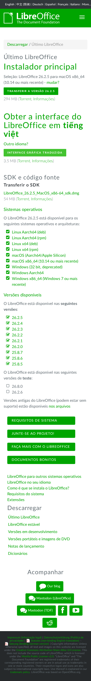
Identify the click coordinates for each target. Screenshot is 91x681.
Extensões (16, 500)
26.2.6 (17, 392)
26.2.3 (17, 329)
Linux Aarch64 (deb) (29, 232)
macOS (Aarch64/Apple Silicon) (39, 255)
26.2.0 (17, 347)
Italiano (75, 4)
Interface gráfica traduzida (35, 152)
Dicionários (17, 554)
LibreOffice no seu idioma (29, 482)
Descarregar (17, 44)
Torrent (25, 99)
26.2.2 (17, 335)
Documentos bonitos (33, 460)
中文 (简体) (23, 4)
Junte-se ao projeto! (32, 433)
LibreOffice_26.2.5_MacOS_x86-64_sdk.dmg (41, 193)
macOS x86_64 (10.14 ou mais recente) (45, 261)
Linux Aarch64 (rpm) (29, 238)
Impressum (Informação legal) (25, 637)
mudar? (53, 83)
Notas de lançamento (26, 546)
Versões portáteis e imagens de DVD (39, 539)
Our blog (53, 586)
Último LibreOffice (24, 517)
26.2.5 (17, 318)
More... (86, 4)
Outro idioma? (16, 144)
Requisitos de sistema (33, 420)
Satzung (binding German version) (29, 643)
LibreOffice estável (24, 524)
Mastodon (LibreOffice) (53, 598)
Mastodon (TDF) (40, 610)
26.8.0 (17, 386)
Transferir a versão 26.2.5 (31, 91)
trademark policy (20, 672)
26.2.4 (17, 323)
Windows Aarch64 (28, 273)
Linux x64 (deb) (25, 244)
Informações (43, 99)
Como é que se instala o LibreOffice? (38, 488)
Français (63, 4)
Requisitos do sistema (26, 494)
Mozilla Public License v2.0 (38, 656)
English (9, 4)
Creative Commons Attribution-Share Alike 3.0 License (48, 650)
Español (50, 4)
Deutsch (38, 4)
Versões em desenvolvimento (32, 532)
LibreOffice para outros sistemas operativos (44, 477)
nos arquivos (59, 406)
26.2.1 (17, 341)
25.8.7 (17, 353)
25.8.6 (17, 358)
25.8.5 (17, 364)
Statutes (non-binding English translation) (55, 640)
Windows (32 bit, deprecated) (37, 267)
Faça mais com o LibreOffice (40, 447)
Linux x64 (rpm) (25, 250)
